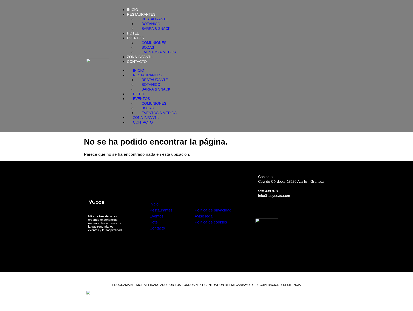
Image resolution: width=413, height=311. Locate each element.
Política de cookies (211, 222)
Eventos (156, 216)
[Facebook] (263, 207)
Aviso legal (204, 216)
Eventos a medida (159, 52)
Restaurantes (161, 210)
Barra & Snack (156, 29)
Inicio (132, 10)
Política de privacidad (213, 210)
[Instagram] (276, 207)
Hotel (133, 33)
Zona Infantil (140, 57)
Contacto (137, 62)
